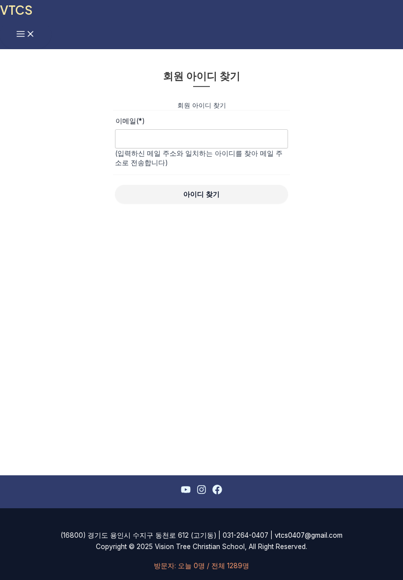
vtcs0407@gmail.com (309, 535)
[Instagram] (201, 491)
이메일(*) (130, 120)
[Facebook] (217, 491)
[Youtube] (186, 491)
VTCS (16, 9)
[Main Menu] (25, 34)
